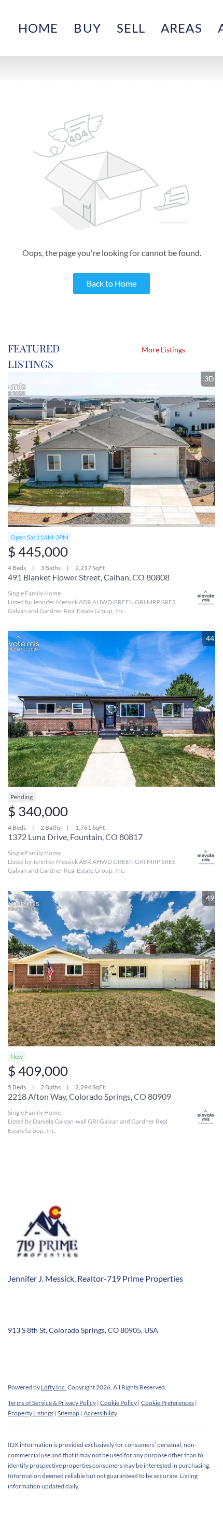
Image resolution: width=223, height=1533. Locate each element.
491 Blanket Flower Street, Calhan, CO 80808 (89, 577)
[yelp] (78, 1353)
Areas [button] (181, 27)
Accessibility (100, 1413)
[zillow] (57, 1353)
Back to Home (111, 283)
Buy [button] (87, 27)
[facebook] (15, 1353)
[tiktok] (140, 1353)
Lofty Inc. (53, 1387)
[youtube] (119, 1353)
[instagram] (98, 1353)
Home (38, 27)
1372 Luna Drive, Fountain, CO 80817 (75, 837)
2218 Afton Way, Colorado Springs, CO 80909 (89, 1096)
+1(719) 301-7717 (37, 1314)
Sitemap (68, 1413)
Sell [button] (131, 27)
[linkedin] (36, 1353)
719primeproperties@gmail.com (132, 1314)
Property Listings (30, 1413)
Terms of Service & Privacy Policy (52, 1403)
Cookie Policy (118, 1403)
